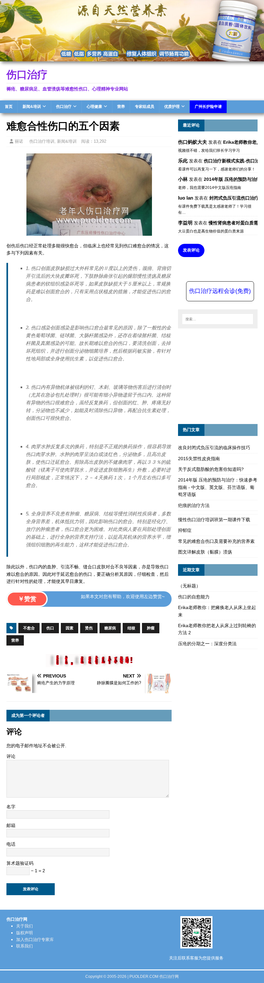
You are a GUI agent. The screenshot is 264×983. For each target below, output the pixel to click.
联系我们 (24, 946)
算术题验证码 (19, 863)
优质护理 (172, 106)
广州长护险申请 (208, 106)
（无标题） (189, 585)
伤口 (50, 628)
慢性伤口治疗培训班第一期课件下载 (214, 519)
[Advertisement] (221, 375)
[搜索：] (217, 319)
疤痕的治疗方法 (194, 505)
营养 (121, 106)
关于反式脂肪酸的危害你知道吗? (211, 469)
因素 (69, 628)
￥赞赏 (27, 598)
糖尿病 (110, 628)
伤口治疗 (63, 106)
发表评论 (191, 250)
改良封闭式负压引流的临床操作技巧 (214, 447)
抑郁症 (185, 530)
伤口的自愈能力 (194, 596)
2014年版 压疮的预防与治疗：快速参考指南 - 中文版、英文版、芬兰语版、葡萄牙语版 (217, 487)
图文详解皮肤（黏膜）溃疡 (205, 551)
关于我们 (24, 926)
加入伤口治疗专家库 (35, 939)
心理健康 (94, 106)
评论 (10, 756)
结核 (131, 628)
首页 (9, 106)
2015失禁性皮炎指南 (199, 458)
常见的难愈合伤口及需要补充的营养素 (216, 541)
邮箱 (10, 825)
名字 (10, 806)
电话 (10, 844)
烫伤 (89, 628)
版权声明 (24, 932)
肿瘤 (151, 628)
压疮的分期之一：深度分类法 (207, 643)
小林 (183, 179)
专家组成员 (144, 106)
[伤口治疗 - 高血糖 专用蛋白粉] (132, 57)
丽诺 (19, 141)
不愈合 (29, 628)
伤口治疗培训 (41, 141)
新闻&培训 (32, 106)
